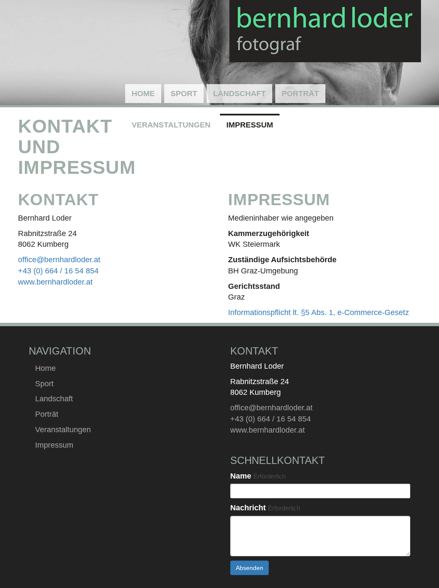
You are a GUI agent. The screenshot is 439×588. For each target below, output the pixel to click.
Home (143, 93)
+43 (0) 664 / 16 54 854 (58, 271)
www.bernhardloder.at (55, 282)
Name (258, 476)
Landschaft (239, 93)
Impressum (249, 125)
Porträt (300, 93)
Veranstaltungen (171, 125)
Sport (184, 93)
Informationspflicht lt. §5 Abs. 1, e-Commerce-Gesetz (318, 312)
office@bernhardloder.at (59, 259)
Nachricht (265, 507)
